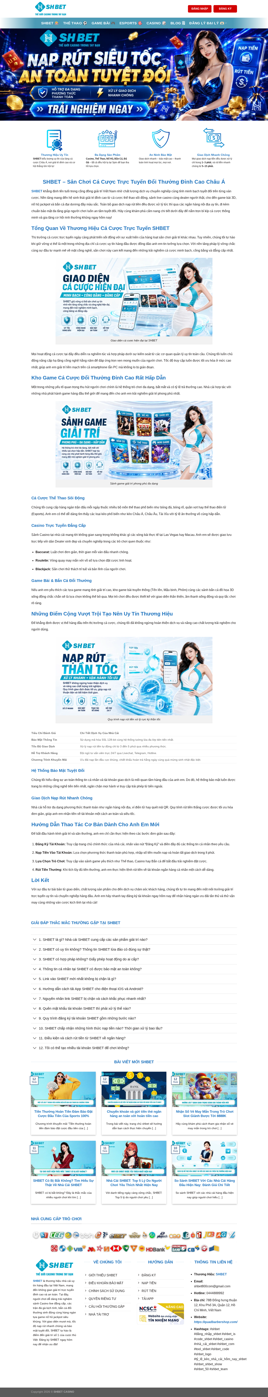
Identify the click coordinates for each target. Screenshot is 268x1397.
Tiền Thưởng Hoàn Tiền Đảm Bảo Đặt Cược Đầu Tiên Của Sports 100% (63, 1114)
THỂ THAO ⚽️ (75, 23)
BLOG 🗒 (177, 23)
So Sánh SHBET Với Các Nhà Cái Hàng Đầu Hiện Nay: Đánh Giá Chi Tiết (204, 1183)
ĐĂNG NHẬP (199, 8)
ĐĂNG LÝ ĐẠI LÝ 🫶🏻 (206, 23)
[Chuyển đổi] (35, 940)
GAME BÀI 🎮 (103, 23)
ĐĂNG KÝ (225, 8)
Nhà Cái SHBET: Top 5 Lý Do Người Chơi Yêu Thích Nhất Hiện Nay (134, 1183)
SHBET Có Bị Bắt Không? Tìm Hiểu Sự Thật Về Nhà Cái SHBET (63, 1183)
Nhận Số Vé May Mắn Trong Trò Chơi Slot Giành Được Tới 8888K (204, 1114)
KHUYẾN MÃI (94, 1329)
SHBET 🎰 (50, 23)
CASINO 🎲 (156, 23)
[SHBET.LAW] (50, 9)
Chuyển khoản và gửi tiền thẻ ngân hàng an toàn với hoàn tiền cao (134, 1114)
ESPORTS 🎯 (130, 23)
